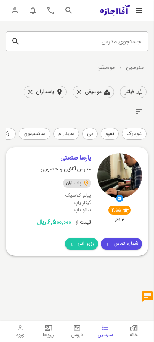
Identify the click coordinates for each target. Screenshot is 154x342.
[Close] (79, 92)
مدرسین (135, 67)
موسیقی (106, 67)
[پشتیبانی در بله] (147, 297)
